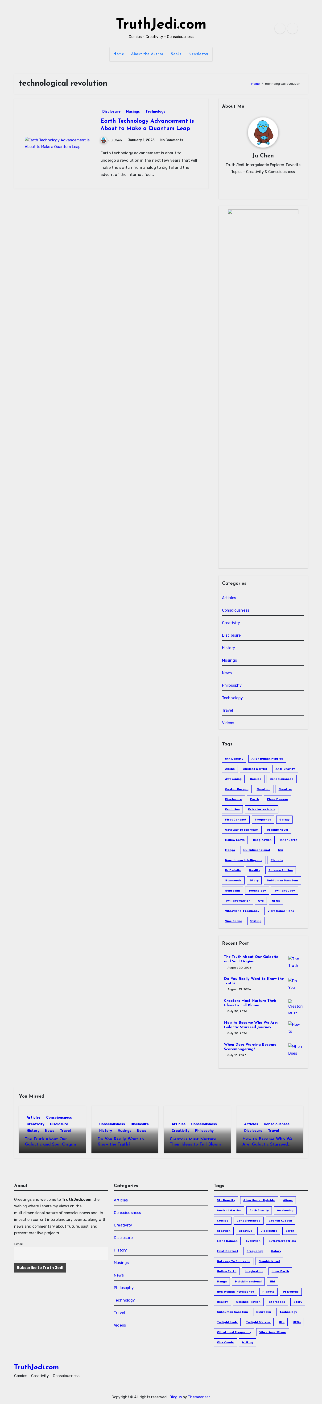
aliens (230, 768)
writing (255, 921)
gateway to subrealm (242, 829)
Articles (229, 598)
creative (285, 789)
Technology (155, 112)
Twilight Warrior (237, 900)
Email (18, 1244)
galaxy (284, 819)
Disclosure (111, 112)
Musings (133, 112)
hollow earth (235, 840)
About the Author (147, 54)
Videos (228, 723)
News (227, 673)
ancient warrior (255, 768)
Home (118, 54)
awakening (233, 779)
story (254, 880)
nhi (280, 850)
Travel (227, 710)
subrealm (232, 890)
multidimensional (256, 850)
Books (175, 54)
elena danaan (277, 799)
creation (263, 789)
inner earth (288, 840)
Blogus (175, 1397)
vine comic (233, 921)
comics (255, 779)
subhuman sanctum (282, 880)
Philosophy (232, 685)
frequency (263, 819)
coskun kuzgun (236, 789)
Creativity (231, 623)
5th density (234, 758)
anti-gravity (285, 768)
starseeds (233, 880)
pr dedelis (233, 870)
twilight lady (284, 890)
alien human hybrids (267, 758)
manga (230, 850)
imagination (262, 840)
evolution (232, 809)
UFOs (276, 900)
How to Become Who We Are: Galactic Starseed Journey (267, 1144)
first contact (236, 819)
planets (277, 860)
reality (254, 870)
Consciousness (235, 610)
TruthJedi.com (161, 25)
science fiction (280, 870)
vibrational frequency (242, 911)
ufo (261, 900)
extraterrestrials (261, 809)
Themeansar (199, 1397)
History (228, 648)
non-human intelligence (243, 860)
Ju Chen (115, 140)
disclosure (233, 799)
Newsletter (198, 54)
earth (254, 799)
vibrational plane (281, 911)
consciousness (281, 779)
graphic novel (277, 829)
